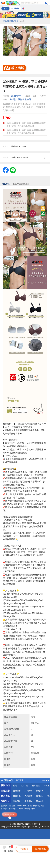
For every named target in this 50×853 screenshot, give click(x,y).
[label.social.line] (13, 169)
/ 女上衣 (21, 21)
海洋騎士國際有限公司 (20, 99)
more (44, 780)
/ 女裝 (16, 21)
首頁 (4, 21)
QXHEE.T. (16, 96)
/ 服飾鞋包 (10, 21)
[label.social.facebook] (6, 169)
